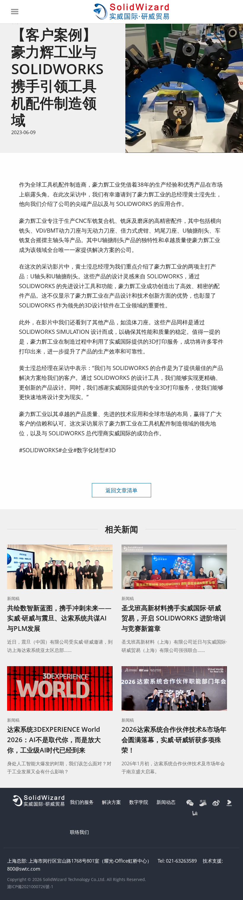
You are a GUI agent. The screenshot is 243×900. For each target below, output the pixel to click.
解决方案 (111, 802)
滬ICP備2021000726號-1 (30, 886)
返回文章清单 (121, 490)
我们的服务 (82, 802)
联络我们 (79, 832)
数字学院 (138, 802)
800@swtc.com (23, 869)
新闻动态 (165, 802)
